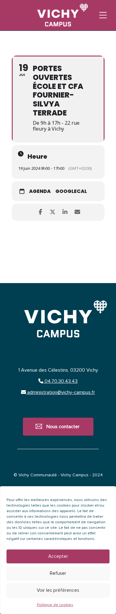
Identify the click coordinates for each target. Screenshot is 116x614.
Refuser (58, 573)
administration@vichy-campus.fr (60, 392)
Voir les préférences (58, 590)
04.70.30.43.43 (60, 381)
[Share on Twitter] (52, 212)
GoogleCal (71, 191)
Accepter (58, 556)
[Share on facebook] (40, 212)
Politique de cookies (55, 605)
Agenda (40, 191)
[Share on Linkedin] (65, 212)
